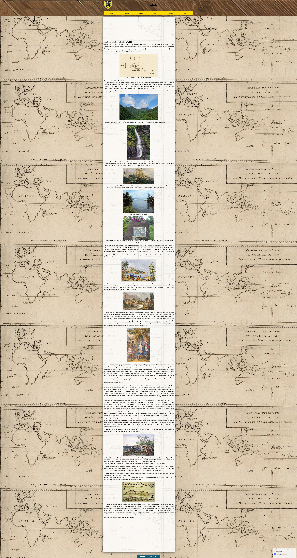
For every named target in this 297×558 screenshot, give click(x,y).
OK (275, 554)
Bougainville (141, 13)
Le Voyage (156, 13)
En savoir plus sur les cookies (282, 554)
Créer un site (153, 556)
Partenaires (171, 13)
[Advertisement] (139, 29)
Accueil (111, 13)
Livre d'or (185, 13)
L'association (126, 13)
